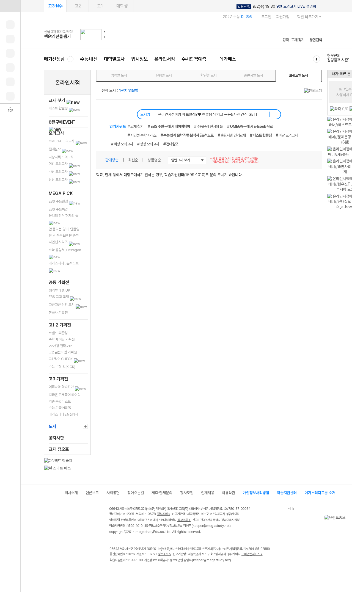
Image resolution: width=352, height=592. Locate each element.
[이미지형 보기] (303, 158)
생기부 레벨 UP (59, 290)
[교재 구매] (10, 67)
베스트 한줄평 (58, 108)
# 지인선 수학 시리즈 (142, 135)
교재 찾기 (57, 100)
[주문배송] (10, 96)
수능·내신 (88, 59)
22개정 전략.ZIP (60, 346)
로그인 (266, 17)
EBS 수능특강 (58, 209)
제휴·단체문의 (162, 493)
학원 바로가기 (307, 17)
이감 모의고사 (58, 164)
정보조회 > (163, 514)
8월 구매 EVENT (62, 122)
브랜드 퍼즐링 (58, 333)
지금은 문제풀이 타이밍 (65, 395)
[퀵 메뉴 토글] (10, 6)
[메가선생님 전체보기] (70, 59)
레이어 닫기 (348, 518)
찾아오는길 (135, 493)
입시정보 (139, 59)
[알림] (10, 53)
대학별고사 (114, 59)
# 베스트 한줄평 (260, 135)
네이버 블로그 (135, 571)
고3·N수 (55, 6)
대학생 (122, 6)
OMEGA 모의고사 (62, 141)
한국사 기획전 (58, 313)
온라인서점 (164, 59)
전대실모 (55, 149)
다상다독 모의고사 (61, 157)
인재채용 (207, 493)
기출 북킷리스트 (60, 401)
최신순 (133, 160)
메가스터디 (183, 34)
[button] (104, 32)
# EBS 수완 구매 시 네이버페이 (169, 126)
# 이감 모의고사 (287, 135)
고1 (100, 6)
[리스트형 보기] (313, 158)
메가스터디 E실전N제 (63, 414)
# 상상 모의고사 (148, 144)
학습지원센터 (287, 493)
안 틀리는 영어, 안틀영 (64, 229)
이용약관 (228, 493)
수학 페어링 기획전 (62, 339)
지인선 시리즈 (58, 242)
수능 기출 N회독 (60, 408)
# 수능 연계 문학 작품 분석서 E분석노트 (187, 135)
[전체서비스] (316, 59)
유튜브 (158, 571)
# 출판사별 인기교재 (232, 135)
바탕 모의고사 (58, 172)
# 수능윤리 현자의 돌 (208, 126)
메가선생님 (54, 59)
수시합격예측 (194, 59)
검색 (274, 114)
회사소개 (71, 493)
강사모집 (186, 493)
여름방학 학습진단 (62, 387)
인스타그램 (124, 571)
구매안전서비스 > (252, 554)
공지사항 (56, 438)
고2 (78, 6)
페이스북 (113, 571)
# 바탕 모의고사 (122, 144)
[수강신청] (10, 39)
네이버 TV (146, 571)
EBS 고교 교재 (59, 297)
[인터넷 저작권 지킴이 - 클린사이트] (281, 509)
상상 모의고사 (58, 180)
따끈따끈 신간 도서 (62, 305)
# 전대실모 (170, 144)
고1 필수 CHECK (61, 359)
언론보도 (92, 493)
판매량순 (112, 160)
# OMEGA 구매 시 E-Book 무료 (250, 126)
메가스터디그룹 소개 (320, 493)
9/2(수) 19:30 (276, 6)
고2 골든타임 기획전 (63, 352)
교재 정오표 (59, 449)
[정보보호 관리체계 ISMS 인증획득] (272, 509)
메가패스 (227, 59)
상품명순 (154, 160)
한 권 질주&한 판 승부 (64, 235)
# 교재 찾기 (135, 126)
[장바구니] (10, 82)
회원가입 (282, 17)
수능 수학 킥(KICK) (62, 367)
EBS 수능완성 (59, 201)
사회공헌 (113, 493)
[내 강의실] (10, 24)
